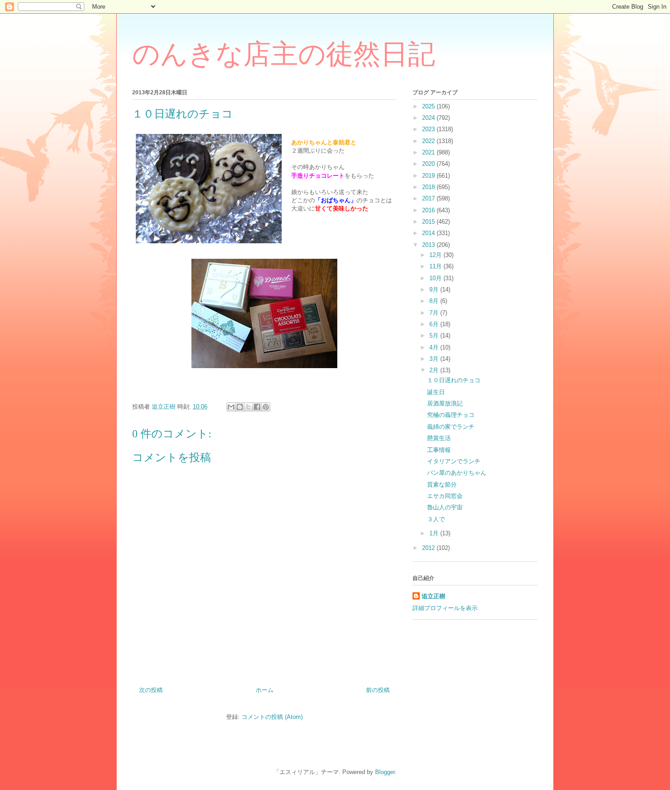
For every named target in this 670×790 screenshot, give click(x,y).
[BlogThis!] (239, 406)
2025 (429, 106)
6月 (434, 324)
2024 (429, 117)
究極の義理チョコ (450, 414)
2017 (429, 198)
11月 (436, 266)
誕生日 (436, 392)
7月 (434, 312)
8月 (434, 301)
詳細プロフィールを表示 (445, 608)
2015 (429, 221)
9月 (434, 289)
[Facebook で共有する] (257, 406)
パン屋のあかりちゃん (456, 472)
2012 (429, 547)
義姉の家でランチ (450, 426)
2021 (429, 152)
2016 (429, 210)
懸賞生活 (439, 438)
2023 (429, 129)
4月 (434, 347)
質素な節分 (442, 484)
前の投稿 (378, 690)
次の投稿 (151, 690)
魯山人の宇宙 (445, 507)
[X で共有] (248, 406)
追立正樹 (433, 596)
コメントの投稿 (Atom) (272, 716)
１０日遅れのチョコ (453, 380)
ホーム (264, 690)
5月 (434, 335)
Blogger (385, 772)
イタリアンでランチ (453, 461)
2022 (429, 141)
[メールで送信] (231, 406)
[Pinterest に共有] (265, 406)
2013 (429, 244)
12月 (436, 254)
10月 (436, 278)
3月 (434, 358)
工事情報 (439, 449)
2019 (429, 175)
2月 (434, 370)
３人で (436, 519)
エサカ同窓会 (445, 495)
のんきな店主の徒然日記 (283, 54)
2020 (429, 163)
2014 (429, 233)
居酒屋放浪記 (445, 403)
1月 (434, 533)
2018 (429, 187)
